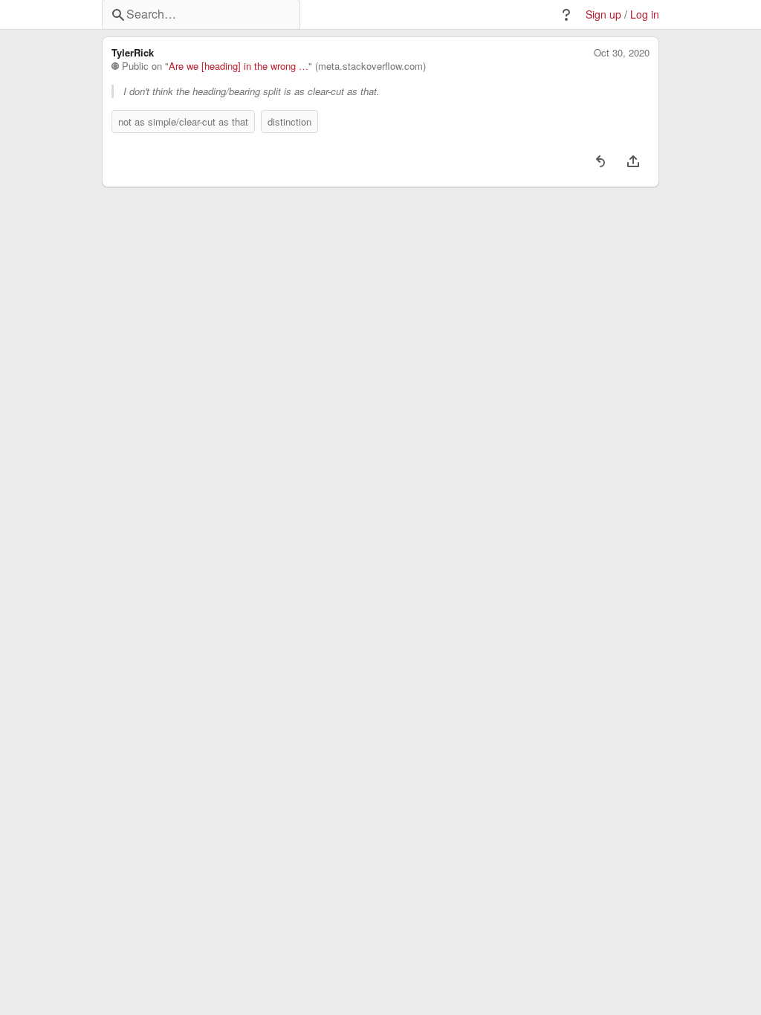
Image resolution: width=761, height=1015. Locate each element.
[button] (566, 15)
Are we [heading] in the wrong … (238, 66)
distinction (289, 121)
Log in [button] (644, 14)
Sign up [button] (603, 14)
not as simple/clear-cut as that (183, 121)
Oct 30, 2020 (622, 52)
